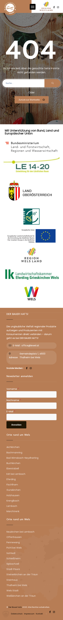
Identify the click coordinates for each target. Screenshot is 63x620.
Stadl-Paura (13, 569)
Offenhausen (14, 537)
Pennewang (13, 542)
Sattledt (11, 553)
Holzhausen (12, 495)
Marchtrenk (12, 511)
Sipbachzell (12, 563)
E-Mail (10, 411)
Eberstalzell (12, 468)
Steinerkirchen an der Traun (22, 574)
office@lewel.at (30, 345)
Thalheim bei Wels (16, 585)
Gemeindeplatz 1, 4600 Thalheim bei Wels (32, 355)
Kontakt (39, 613)
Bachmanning (14, 452)
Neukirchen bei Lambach (20, 531)
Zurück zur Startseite (29, 99)
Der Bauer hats (15, 607)
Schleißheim (13, 558)
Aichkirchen (13, 447)
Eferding (11, 479)
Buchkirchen (13, 463)
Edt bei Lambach (15, 474)
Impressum (29, 613)
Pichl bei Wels (14, 547)
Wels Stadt (12, 590)
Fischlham (12, 484)
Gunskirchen (13, 490)
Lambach (11, 506)
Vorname (12, 389)
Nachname (13, 400)
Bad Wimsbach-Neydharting (22, 457)
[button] (6, 614)
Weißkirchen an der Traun (21, 595)
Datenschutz (17, 613)
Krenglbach (12, 500)
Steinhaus (12, 580)
